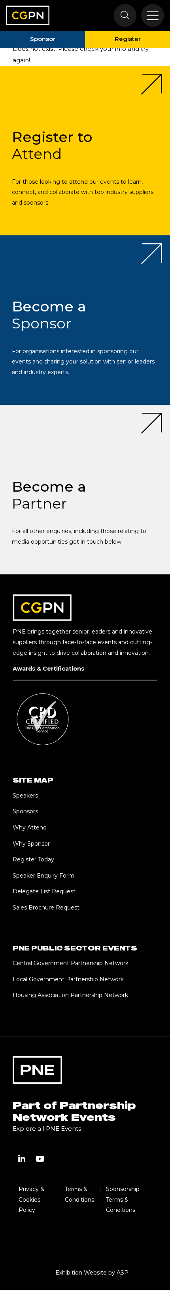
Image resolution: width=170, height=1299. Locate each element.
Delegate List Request (44, 891)
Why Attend (30, 827)
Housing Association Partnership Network (70, 995)
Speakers (25, 795)
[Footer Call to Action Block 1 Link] (85, 150)
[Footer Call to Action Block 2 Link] (85, 320)
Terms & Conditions (79, 1194)
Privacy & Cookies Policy (31, 1199)
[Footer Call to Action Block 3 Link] (85, 489)
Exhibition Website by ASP (91, 1272)
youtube (40, 1159)
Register (128, 39)
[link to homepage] (27, 15)
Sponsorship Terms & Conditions (123, 1199)
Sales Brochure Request (46, 907)
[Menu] (152, 15)
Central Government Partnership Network (70, 963)
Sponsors (25, 811)
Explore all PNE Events (47, 1128)
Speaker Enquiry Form (43, 875)
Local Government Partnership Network (68, 979)
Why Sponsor (31, 843)
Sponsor (42, 39)
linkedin (22, 1159)
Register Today (33, 859)
